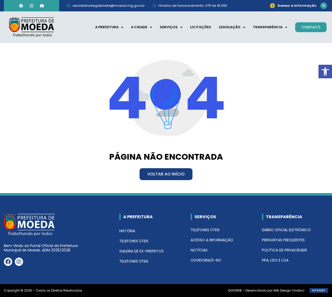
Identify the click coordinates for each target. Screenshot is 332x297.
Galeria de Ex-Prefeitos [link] (141, 251)
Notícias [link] (199, 250)
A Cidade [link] (139, 27)
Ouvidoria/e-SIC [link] (206, 260)
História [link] (127, 231)
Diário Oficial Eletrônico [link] (286, 229)
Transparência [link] (267, 27)
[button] (323, 5)
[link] (325, 71)
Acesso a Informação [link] (212, 240)
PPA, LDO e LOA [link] (275, 260)
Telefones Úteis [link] (133, 241)
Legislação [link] (229, 27)
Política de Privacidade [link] (284, 250)
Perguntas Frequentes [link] (283, 240)
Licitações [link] (200, 27)
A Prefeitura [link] (107, 27)
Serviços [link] (169, 27)
